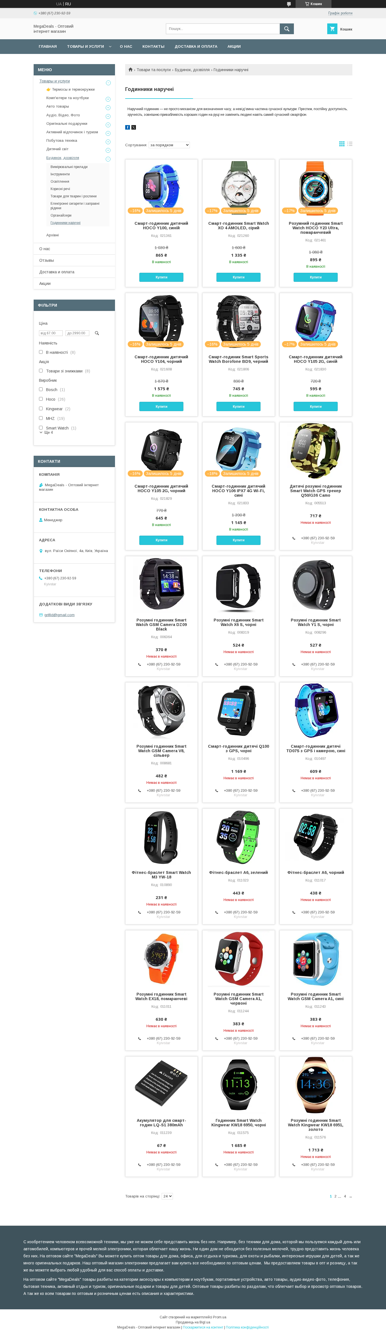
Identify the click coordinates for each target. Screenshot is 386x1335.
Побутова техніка (61, 140)
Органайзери (61, 215)
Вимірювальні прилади (69, 167)
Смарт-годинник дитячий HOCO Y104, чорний (161, 359)
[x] (133, 128)
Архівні (52, 235)
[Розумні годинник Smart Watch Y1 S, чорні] (316, 584)
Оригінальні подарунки (66, 123)
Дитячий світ (57, 149)
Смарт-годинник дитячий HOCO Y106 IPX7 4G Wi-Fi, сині (238, 491)
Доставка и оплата (196, 46)
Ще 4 (48, 432)
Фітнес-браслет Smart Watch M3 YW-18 (161, 874)
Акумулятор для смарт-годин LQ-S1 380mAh (161, 1122)
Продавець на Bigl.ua (193, 1322)
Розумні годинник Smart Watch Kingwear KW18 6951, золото (315, 1125)
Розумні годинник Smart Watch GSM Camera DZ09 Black (161, 624)
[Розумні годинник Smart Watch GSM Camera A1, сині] (316, 958)
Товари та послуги (153, 69)
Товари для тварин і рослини (74, 196)
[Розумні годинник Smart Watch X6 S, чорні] (239, 584)
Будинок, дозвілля (192, 69)
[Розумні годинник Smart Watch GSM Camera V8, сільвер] (161, 710)
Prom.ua (219, 1317)
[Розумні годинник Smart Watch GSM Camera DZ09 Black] (161, 584)
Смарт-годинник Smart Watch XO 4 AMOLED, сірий (238, 225)
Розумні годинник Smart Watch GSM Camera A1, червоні (239, 998)
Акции (234, 46)
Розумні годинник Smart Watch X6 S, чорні (239, 622)
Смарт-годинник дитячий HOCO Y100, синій (161, 225)
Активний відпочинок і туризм (72, 132)
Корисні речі (60, 189)
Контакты (153, 46)
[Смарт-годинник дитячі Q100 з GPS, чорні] (239, 710)
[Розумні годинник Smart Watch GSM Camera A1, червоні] (239, 958)
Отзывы (46, 260)
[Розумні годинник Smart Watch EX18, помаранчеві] (161, 958)
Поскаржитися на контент (203, 1327)
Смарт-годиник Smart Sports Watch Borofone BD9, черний (238, 359)
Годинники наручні (66, 223)
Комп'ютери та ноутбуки (67, 98)
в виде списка (349, 145)
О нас (126, 46)
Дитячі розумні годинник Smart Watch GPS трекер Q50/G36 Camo (316, 491)
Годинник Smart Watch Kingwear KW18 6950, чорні (238, 1122)
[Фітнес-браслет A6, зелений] (239, 837)
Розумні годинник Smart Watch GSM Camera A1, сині (316, 996)
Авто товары (57, 106)
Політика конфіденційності (247, 1327)
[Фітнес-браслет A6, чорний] (316, 837)
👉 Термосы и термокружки (70, 89)
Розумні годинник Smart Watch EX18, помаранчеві (161, 996)
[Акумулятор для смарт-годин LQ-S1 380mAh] (161, 1085)
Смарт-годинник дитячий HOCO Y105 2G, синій (315, 359)
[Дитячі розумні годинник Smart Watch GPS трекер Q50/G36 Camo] (316, 450)
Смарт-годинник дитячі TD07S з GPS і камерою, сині (315, 748)
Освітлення (60, 182)
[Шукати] (287, 28)
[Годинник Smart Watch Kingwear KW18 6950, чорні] (239, 1085)
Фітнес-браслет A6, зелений (238, 872)
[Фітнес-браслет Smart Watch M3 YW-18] (161, 837)
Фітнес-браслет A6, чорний (315, 872)
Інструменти (60, 174)
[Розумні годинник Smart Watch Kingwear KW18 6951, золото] (316, 1085)
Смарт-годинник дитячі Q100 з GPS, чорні (238, 748)
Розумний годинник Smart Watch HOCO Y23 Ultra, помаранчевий (316, 228)
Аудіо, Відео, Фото (63, 115)
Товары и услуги (85, 46)
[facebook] (127, 128)
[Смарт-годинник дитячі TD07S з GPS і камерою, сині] (316, 710)
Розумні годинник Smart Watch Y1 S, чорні (316, 622)
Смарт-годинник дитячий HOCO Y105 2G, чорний (161, 488)
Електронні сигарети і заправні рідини (75, 206)
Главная (48, 46)
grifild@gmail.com (59, 615)
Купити (161, 277)
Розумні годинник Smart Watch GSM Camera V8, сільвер (161, 751)
